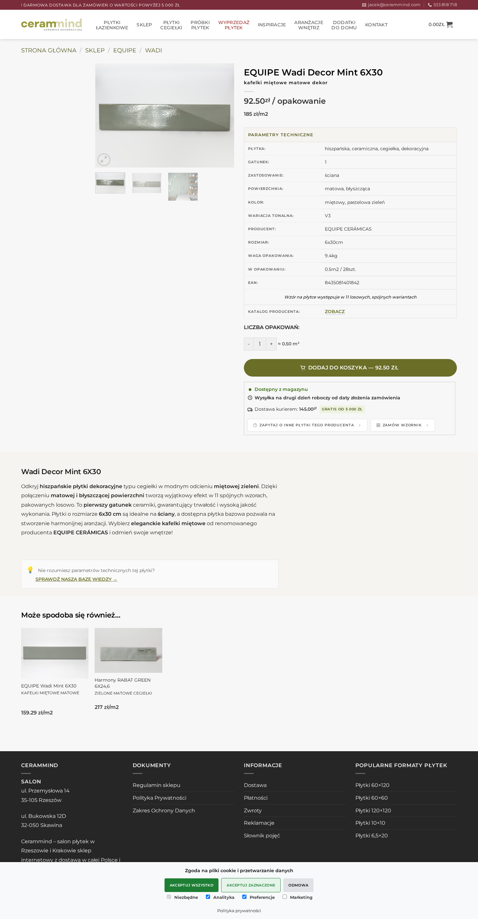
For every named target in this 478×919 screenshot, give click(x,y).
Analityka (223, 897)
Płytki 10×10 (370, 823)
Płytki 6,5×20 (371, 835)
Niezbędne (186, 897)
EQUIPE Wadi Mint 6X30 (50, 689)
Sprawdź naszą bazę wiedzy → (76, 579)
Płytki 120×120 (373, 810)
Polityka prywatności (239, 910)
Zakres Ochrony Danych (164, 810)
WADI (153, 50)
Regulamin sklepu (156, 785)
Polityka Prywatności (159, 798)
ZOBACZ (335, 311)
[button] (440, 24)
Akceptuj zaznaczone (251, 885)
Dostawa (255, 785)
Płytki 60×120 (372, 785)
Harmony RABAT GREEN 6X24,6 (123, 686)
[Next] (223, 115)
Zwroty (253, 810)
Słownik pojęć (262, 835)
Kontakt (376, 25)
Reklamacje (259, 823)
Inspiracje (272, 25)
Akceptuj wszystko (192, 885)
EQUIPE (124, 50)
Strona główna (48, 50)
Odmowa (298, 885)
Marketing (301, 897)
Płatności (256, 798)
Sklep (144, 25)
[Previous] (106, 115)
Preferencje (262, 897)
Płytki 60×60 (371, 798)
